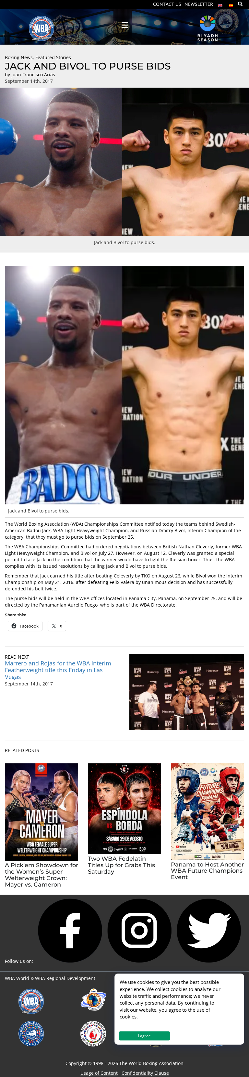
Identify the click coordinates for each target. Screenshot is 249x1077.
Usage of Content (99, 1073)
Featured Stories (53, 57)
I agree (144, 1036)
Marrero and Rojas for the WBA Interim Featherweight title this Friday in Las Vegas (58, 670)
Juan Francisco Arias (33, 74)
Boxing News (19, 57)
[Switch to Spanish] (231, 4)
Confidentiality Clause (145, 1073)
